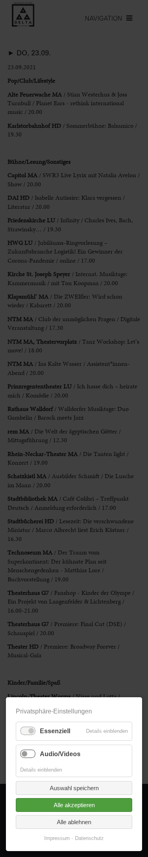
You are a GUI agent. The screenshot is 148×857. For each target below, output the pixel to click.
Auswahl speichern (74, 788)
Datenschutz (89, 838)
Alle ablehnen (74, 822)
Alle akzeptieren (74, 805)
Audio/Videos (60, 754)
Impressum (57, 838)
